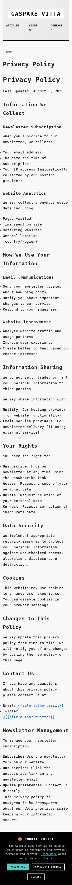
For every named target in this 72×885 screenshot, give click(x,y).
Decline (36, 877)
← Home (7, 51)
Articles (12, 25)
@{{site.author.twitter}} (29, 717)
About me (33, 27)
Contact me (56, 27)
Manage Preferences (48, 867)
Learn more (49, 853)
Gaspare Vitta (36, 14)
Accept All (18, 867)
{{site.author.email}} (41, 705)
